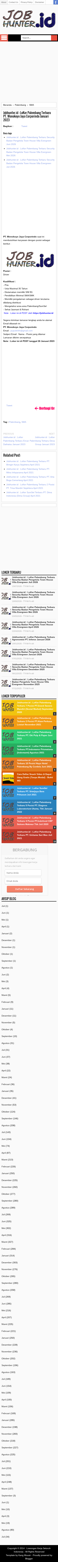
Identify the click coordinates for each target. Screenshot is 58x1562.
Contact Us (13, 2)
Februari (6, 1002)
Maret (4, 995)
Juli (3, 906)
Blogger (29, 1558)
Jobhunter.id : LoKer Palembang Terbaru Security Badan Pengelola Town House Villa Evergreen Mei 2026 (30, 152)
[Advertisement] (29, 72)
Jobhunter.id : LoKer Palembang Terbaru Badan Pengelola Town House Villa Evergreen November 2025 (33, 682)
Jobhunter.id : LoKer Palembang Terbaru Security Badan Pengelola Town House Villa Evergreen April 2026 (33, 624)
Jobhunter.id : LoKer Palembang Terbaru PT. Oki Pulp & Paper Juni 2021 (34, 735)
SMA (23, 422)
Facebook (55, 2)
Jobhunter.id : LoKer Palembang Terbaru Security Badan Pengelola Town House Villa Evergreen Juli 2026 (30, 163)
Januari (5, 933)
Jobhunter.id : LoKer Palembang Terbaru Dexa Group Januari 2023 (42, 441)
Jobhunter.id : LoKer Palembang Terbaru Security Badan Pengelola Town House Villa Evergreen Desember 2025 (33, 667)
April (4, 926)
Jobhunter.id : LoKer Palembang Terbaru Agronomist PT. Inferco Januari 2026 (33, 638)
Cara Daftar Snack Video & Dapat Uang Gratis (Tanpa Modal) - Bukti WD (35, 777)
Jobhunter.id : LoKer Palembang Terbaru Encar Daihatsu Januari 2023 (16, 441)
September (7, 961)
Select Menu (4, 37)
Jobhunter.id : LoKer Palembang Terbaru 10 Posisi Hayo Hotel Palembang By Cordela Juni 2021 (34, 763)
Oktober (5, 954)
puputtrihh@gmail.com (22, 330)
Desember (7, 940)
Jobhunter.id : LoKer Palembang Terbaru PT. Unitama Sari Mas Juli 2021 (34, 835)
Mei (3, 919)
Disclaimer (39, 2)
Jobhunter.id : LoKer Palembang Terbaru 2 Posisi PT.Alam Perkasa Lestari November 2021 (34, 721)
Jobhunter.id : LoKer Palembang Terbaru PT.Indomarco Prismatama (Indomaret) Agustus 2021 (35, 749)
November (7, 947)
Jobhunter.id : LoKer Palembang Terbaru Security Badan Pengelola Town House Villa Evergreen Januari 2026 (33, 652)
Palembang (14, 422)
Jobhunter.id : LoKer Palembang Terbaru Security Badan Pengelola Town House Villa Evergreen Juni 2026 (30, 141)
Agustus (5, 967)
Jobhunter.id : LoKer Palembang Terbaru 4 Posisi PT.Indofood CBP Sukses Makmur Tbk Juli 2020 (35, 821)
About (3, 2)
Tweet (24, 126)
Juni (4, 913)
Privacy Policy (26, 2)
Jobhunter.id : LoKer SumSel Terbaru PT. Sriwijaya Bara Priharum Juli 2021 (32, 791)
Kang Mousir (24, 1555)
